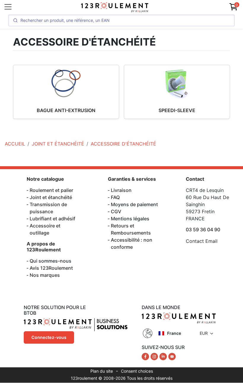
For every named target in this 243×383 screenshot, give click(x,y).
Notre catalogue (45, 179)
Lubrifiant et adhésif (52, 219)
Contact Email (202, 241)
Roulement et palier (51, 190)
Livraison (121, 190)
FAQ (115, 197)
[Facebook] (146, 356)
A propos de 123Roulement (44, 246)
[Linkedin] (163, 356)
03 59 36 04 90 (203, 229)
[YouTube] (172, 356)
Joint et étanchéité (51, 197)
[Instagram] (155, 356)
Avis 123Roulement (51, 268)
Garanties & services (132, 179)
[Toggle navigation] (8, 6)
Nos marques (45, 275)
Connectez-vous (48, 337)
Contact (195, 179)
